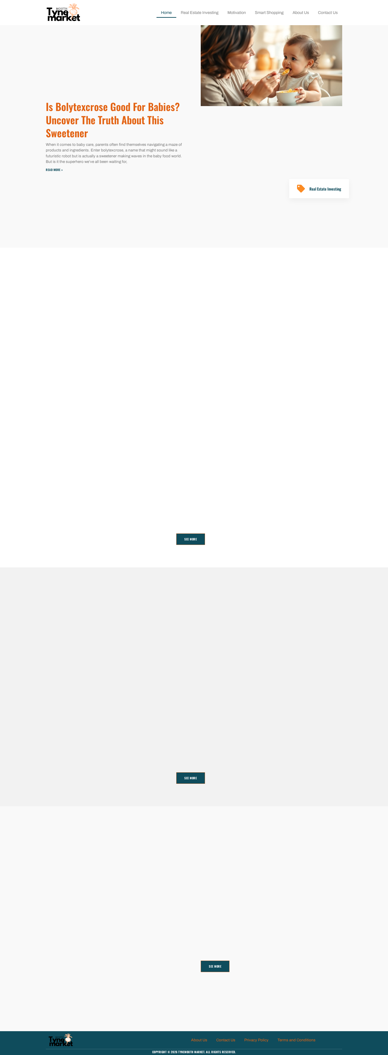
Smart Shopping (269, 12)
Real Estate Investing (199, 12)
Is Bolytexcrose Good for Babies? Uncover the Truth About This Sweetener (113, 119)
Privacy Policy (256, 1040)
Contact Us (328, 12)
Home (166, 12)
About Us (301, 12)
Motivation (236, 12)
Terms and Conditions (296, 1040)
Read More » (54, 169)
